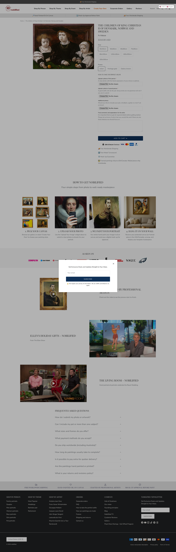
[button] (166, 6)
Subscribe (88, 279)
